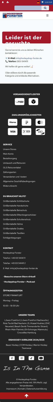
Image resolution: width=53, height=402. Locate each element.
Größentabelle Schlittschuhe (16, 201)
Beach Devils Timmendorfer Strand (31, 326)
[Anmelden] (3, 2)
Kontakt (21, 388)
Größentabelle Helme (13, 224)
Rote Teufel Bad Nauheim (14, 323)
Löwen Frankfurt (12, 320)
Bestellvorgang (10, 158)
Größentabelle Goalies (13, 228)
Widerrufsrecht (10, 186)
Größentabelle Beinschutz (15, 210)
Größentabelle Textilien (14, 233)
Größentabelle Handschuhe (15, 205)
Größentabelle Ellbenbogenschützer (19, 214)
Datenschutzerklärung (36, 388)
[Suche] (45, 8)
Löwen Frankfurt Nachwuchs (34, 320)
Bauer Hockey (12, 345)
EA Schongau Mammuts (36, 329)
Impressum (11, 388)
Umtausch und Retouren (14, 163)
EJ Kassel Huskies (36, 323)
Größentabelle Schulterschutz (16, 219)
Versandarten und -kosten (15, 176)
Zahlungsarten (9, 172)
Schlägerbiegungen (12, 237)
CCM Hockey (26, 345)
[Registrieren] (8, 2)
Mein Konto (8, 153)
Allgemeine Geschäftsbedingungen (19, 181)
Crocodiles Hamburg (26, 332)
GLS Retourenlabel (12, 167)
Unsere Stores (9, 149)
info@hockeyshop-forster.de (29, 58)
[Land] (38, 2)
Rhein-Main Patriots (14, 329)
